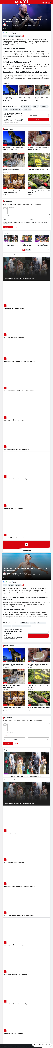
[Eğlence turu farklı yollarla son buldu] (26, 495)
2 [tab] (26, 249)
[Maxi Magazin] (23, 3)
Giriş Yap (17, 227)
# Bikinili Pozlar (24, 622)
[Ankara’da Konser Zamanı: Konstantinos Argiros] (26, 466)
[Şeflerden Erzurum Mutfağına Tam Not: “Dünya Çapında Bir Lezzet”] (14, 184)
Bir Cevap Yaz (8, 201)
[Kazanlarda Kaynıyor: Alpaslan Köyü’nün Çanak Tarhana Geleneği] (26, 93)
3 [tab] (29, 249)
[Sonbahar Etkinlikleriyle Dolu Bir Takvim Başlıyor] (26, 436)
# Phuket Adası (7, 626)
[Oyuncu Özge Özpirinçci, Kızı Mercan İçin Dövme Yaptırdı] (26, 378)
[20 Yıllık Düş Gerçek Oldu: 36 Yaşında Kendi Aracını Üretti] (42, 93)
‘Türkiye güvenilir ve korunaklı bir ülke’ (14, 308)
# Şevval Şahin (16, 626)
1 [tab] (23, 249)
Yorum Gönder (7, 227)
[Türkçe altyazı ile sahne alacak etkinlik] (42, 241)
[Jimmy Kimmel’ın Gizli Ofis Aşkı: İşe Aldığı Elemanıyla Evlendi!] (26, 351)
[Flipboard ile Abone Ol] (14, 33)
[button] (43, 3)
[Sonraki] (48, 250)
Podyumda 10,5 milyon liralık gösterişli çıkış (15, 537)
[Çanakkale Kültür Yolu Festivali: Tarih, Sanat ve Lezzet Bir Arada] (10, 93)
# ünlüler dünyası (26, 109)
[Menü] (4, 3)
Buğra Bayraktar (11, 24)
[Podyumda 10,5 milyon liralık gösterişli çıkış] (26, 525)
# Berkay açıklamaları (25, 106)
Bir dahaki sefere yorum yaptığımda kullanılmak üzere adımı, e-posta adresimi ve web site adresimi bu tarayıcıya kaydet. (26, 223)
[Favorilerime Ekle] (23, 36)
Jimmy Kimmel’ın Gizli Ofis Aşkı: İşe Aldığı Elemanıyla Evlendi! (20, 361)
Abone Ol (38, 119)
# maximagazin (44, 106)
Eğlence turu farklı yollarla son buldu (13, 508)
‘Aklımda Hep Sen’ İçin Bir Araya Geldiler (14, 420)
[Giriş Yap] (46, 3)
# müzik (5, 109)
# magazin (35, 106)
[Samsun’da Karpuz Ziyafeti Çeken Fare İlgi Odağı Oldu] (39, 184)
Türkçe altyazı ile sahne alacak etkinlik (14, 337)
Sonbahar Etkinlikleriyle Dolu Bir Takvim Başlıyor (16, 449)
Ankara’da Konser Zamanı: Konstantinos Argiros (16, 479)
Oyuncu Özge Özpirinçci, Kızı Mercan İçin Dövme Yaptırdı (19, 390)
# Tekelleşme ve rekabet (15, 109)
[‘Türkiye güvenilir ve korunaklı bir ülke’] (26, 241)
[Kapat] (50, 1045)
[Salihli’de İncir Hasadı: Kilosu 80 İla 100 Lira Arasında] (39, 163)
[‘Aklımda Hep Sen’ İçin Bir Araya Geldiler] (26, 407)
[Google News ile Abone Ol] (7, 33)
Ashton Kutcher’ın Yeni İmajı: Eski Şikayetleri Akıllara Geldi (19, 278)
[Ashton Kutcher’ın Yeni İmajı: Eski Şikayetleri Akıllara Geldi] (11, 241)
